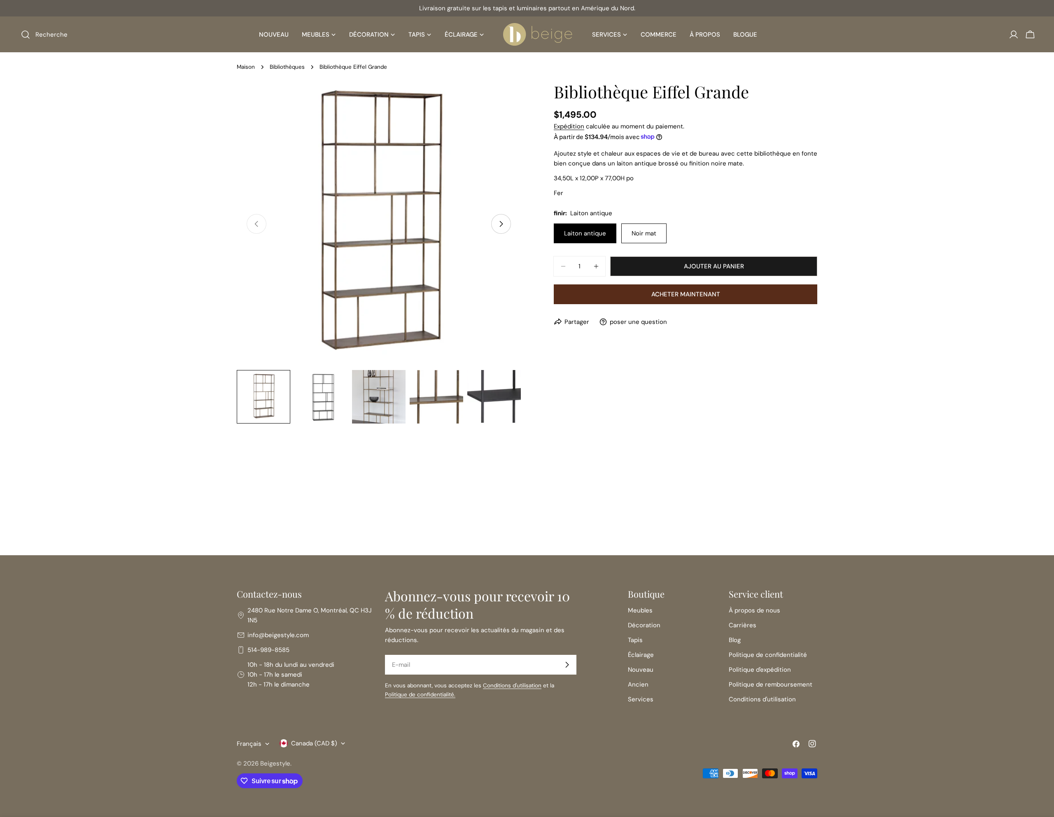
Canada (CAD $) (314, 743)
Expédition (569, 126)
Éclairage (641, 655)
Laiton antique (585, 233)
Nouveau (640, 670)
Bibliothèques (287, 66)
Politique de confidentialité (768, 655)
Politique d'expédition (760, 670)
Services (640, 699)
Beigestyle (275, 763)
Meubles (640, 610)
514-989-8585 (268, 650)
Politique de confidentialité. (420, 694)
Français (249, 744)
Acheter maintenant (685, 294)
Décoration (644, 625)
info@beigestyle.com (278, 635)
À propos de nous (754, 610)
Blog (735, 640)
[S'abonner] (567, 664)
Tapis (635, 640)
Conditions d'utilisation (512, 685)
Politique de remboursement (770, 684)
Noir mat (644, 233)
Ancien (638, 684)
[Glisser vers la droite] (501, 224)
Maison (246, 66)
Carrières (742, 625)
